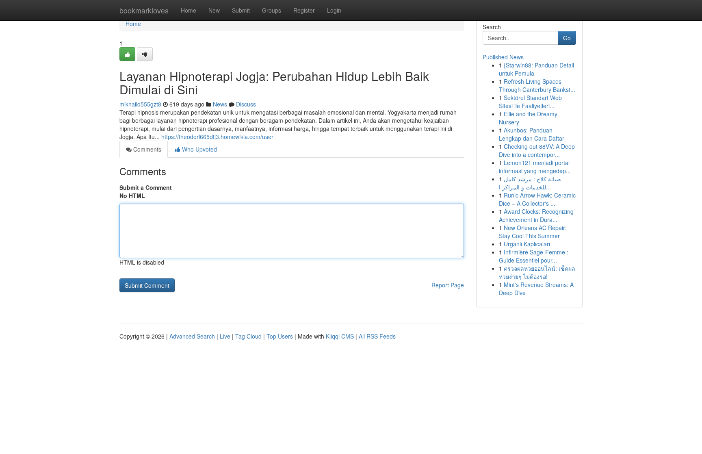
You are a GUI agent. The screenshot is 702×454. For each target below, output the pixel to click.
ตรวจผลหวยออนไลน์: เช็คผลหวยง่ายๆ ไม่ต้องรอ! (537, 272)
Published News (503, 57)
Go (567, 38)
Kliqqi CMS (340, 336)
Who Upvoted (198, 149)
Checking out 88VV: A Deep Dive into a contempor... (537, 150)
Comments (146, 149)
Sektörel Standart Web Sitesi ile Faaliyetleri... (530, 101)
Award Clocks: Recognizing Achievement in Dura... (536, 215)
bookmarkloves (144, 10)
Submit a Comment (145, 187)
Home (188, 10)
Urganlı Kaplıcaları (527, 244)
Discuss (246, 104)
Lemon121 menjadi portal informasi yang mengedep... (535, 167)
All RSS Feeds (377, 336)
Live (225, 336)
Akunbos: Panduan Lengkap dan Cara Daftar (531, 134)
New (214, 10)
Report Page (447, 285)
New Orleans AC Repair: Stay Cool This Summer (533, 232)
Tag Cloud (248, 336)
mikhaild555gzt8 (140, 104)
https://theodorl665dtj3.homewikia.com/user (217, 137)
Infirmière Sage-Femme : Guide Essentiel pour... (533, 256)
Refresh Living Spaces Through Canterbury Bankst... (537, 85)
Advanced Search (192, 336)
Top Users (279, 336)
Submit (241, 10)
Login (334, 10)
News (220, 104)
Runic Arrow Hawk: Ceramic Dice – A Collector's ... (537, 199)
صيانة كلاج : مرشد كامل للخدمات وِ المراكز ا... (530, 183)
